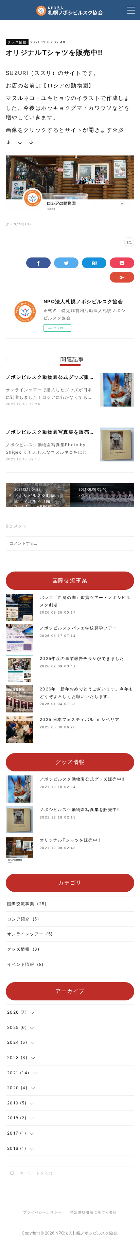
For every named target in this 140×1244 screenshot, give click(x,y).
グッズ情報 (17, 42)
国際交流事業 (27, 903)
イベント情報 (25, 964)
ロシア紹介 (23, 918)
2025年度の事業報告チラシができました (82, 658)
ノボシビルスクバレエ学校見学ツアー (78, 627)
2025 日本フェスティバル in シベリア (80, 719)
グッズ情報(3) (18, 224)
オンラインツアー (30, 933)
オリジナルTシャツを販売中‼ (70, 840)
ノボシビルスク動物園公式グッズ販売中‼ (55, 377)
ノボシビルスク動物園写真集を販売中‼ (52, 432)
